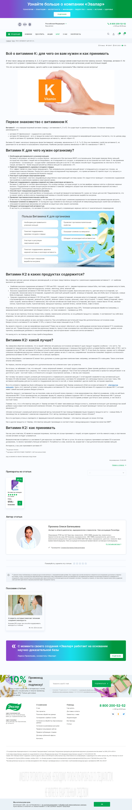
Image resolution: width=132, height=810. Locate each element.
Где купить (70, 708)
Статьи (69, 724)
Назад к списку (118, 465)
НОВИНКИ (28, 34)
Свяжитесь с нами (73, 714)
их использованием (49, 805)
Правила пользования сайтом (46, 729)
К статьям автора (113, 544)
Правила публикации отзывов (46, 732)
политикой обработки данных (88, 690)
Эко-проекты (40, 711)
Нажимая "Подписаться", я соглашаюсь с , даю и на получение (80, 691)
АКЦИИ (50, 34)
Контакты (39, 738)
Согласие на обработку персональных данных (49, 722)
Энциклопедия (72, 717)
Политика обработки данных (46, 714)
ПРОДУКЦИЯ (15, 34)
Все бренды (71, 721)
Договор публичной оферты (45, 735)
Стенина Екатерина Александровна (73, 547)
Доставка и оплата (73, 711)
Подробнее (11, 504)
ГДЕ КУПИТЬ (39, 34)
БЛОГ (58, 34)
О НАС (65, 34)
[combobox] (106, 472)
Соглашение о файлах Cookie (46, 717)
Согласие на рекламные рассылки (47, 726)
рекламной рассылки (90, 692)
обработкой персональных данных (72, 805)
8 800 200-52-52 (118, 24)
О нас (38, 708)
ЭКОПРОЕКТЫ (76, 34)
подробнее (62, 14)
